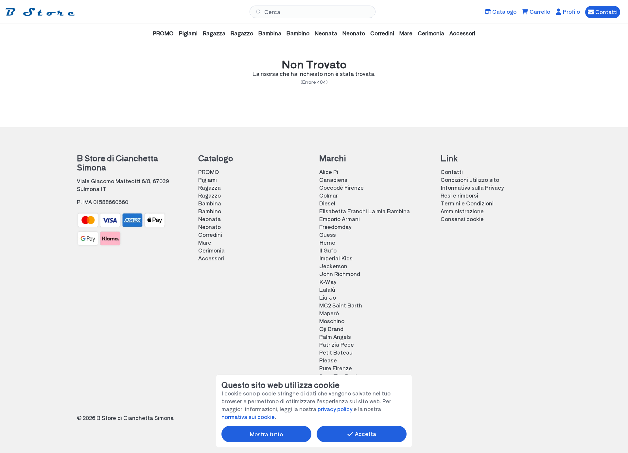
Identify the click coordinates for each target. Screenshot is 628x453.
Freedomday (335, 227)
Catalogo (503, 11)
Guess (327, 234)
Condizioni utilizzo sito (470, 179)
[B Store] (41, 12)
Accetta (365, 434)
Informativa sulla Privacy (472, 187)
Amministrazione (462, 211)
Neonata (326, 33)
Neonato (353, 33)
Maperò (329, 313)
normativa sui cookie (248, 417)
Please (328, 360)
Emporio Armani (339, 219)
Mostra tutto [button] (266, 434)
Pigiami (188, 33)
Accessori (462, 33)
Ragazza (214, 33)
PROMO (163, 33)
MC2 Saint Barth (340, 305)
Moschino (331, 321)
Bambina (269, 33)
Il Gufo (328, 250)
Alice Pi (328, 172)
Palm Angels (335, 336)
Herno (327, 242)
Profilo (571, 11)
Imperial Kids (336, 258)
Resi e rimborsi (459, 195)
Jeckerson (333, 266)
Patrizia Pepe (336, 344)
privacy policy (335, 409)
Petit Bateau (336, 352)
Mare (405, 33)
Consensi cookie (462, 219)
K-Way (327, 282)
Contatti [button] (606, 12)
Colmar (328, 195)
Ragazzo (242, 33)
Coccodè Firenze (341, 187)
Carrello (539, 11)
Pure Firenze (335, 368)
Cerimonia (431, 33)
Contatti (452, 172)
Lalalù (327, 289)
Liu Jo (327, 297)
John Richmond (339, 274)
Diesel (327, 203)
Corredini (382, 33)
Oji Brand (331, 329)
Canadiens (333, 179)
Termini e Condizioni (467, 203)
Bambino (298, 33)
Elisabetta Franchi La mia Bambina (364, 211)
